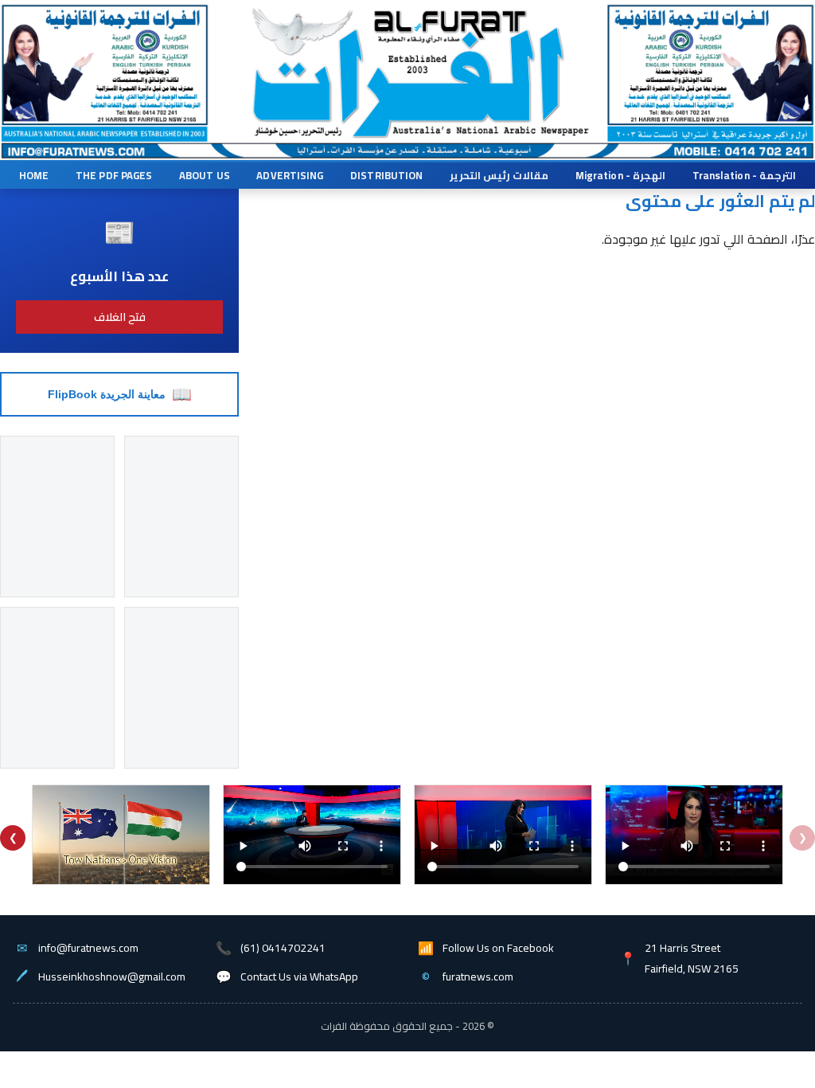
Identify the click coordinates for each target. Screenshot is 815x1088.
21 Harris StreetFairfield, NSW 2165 (692, 958)
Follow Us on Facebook (498, 947)
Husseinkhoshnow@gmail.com (111, 976)
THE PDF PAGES (114, 175)
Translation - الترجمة (744, 175)
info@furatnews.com (88, 947)
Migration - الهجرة (620, 175)
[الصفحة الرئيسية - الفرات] (405, 58)
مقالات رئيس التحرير (499, 175)
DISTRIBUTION (386, 175)
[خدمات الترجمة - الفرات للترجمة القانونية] (102, 60)
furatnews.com (478, 976)
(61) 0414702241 (283, 947)
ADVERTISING (289, 175)
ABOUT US (204, 175)
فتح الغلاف (120, 317)
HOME (34, 175)
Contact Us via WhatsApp (299, 976)
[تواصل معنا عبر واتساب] (710, 152)
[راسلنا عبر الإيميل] (114, 152)
